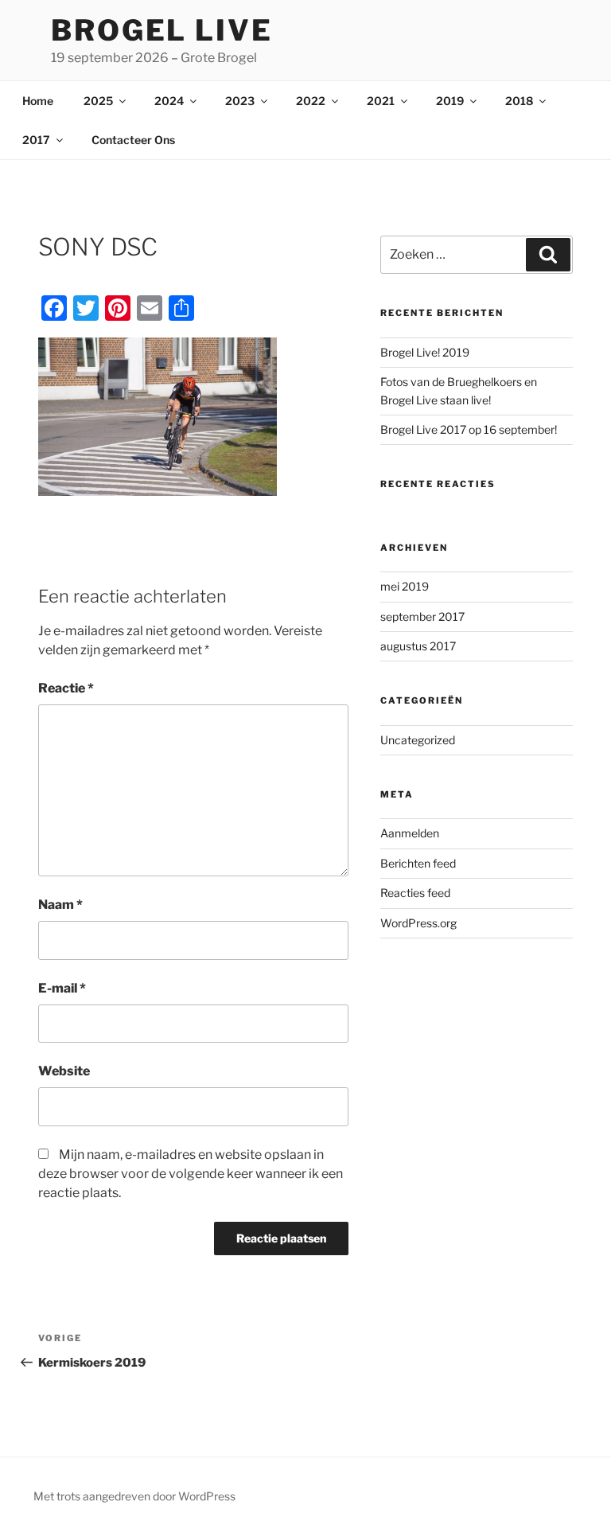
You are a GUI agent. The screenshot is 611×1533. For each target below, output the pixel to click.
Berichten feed (418, 863)
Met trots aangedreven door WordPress (134, 1496)
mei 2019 (404, 586)
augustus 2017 (418, 646)
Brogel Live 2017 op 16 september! (468, 429)
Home (37, 100)
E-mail (62, 988)
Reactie (66, 688)
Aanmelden (409, 833)
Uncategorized (417, 740)
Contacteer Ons (133, 139)
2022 (310, 100)
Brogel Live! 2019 (424, 352)
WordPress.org (418, 923)
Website (64, 1071)
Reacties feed (415, 892)
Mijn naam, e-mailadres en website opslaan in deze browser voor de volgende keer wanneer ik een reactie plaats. (190, 1173)
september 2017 (422, 616)
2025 (98, 100)
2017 (36, 139)
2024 (169, 100)
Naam (60, 904)
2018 (519, 100)
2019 (450, 100)
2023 (240, 100)
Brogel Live (162, 30)
